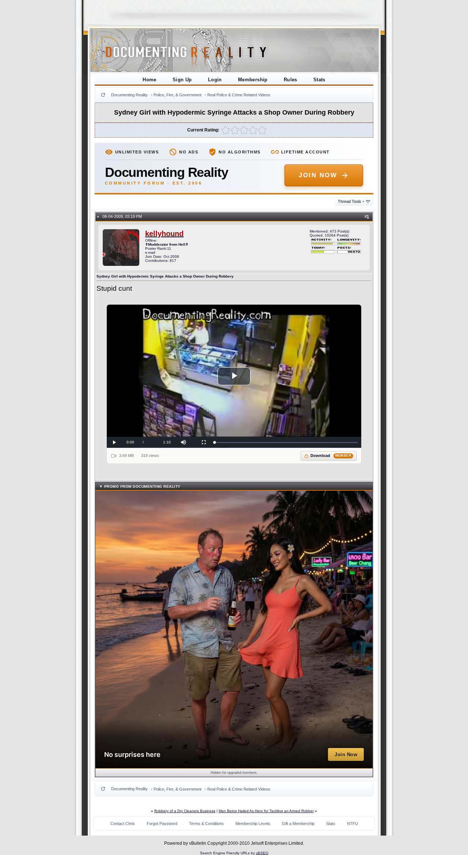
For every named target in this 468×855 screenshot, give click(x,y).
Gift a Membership (298, 823)
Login (215, 79)
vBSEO (262, 853)
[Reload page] (103, 95)
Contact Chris (122, 823)
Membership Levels (252, 823)
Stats (319, 79)
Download (331, 455)
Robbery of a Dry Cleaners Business (184, 811)
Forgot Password (162, 823)
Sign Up (182, 79)
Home (149, 79)
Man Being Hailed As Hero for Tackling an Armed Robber (266, 811)
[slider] (286, 442)
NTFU (352, 823)
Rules (290, 79)
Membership (253, 79)
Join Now (318, 175)
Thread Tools (351, 201)
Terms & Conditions (206, 823)
